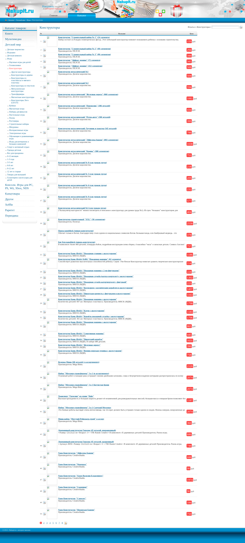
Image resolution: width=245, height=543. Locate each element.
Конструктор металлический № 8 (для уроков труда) (82, 163)
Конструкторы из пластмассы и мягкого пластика (20, 80)
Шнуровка (13, 127)
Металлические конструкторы (18, 90)
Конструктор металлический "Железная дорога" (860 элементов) (88, 94)
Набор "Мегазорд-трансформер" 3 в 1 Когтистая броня (83, 385)
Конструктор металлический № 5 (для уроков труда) (82, 174)
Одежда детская (14, 150)
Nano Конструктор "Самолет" (72, 498)
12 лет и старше (14, 171)
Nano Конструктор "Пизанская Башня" (76, 510)
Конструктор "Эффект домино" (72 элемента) (79, 60)
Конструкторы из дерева (22, 75)
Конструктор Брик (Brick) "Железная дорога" (79, 345)
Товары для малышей (16, 175)
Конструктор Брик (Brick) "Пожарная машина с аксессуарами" (87, 299)
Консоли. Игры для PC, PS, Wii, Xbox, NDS (19, 186)
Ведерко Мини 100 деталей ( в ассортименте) (78, 362)
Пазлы (12, 118)
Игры (29, 20)
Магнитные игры (16, 109)
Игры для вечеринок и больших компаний (19, 143)
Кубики (12, 106)
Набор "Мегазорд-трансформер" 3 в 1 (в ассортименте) (83, 373)
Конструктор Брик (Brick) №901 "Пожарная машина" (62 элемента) (89, 259)
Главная (53, 15)
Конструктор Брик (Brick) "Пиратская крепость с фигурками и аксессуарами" (94, 294)
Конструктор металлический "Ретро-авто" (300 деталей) (84, 117)
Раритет (10, 210)
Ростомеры (14, 121)
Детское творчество (15, 49)
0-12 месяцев (12, 156)
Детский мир (20, 20)
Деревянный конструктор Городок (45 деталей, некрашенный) (87, 430)
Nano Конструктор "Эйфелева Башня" (76, 453)
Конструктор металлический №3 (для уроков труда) (82, 208)
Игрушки (11, 52)
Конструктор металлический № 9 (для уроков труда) (82, 197)
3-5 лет (10, 162)
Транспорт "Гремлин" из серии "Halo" (76, 396)
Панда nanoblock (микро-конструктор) (76, 231)
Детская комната (14, 56)
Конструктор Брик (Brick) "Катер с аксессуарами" (81, 311)
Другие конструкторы (20, 72)
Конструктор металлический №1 (73, 72)
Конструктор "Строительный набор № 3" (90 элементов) (84, 54)
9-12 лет (10, 168)
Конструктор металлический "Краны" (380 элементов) (83, 151)
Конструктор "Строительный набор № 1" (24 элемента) (84, 37)
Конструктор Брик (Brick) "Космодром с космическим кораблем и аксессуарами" (95, 288)
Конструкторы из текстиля (22, 86)
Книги (9, 33)
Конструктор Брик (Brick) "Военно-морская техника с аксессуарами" (90, 351)
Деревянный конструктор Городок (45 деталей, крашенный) (86, 442)
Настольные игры (17, 115)
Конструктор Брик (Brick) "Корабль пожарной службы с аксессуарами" (91, 316)
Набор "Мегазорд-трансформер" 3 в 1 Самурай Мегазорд (84, 408)
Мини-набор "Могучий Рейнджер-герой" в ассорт (81, 419)
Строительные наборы (19, 124)
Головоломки (15, 65)
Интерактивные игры (18, 130)
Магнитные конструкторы (22, 97)
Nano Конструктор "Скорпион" (73, 487)
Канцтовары (12, 193)
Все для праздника (15, 153)
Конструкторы (15, 68)
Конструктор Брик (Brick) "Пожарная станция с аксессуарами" (87, 253)
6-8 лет (10, 165)
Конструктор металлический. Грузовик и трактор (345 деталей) (87, 128)
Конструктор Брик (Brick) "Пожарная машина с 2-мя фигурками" (89, 271)
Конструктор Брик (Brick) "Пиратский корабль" (80, 339)
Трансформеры (17, 94)
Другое (9, 199)
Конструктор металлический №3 (73, 83)
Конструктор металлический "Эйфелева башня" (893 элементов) (88, 140)
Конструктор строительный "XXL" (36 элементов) (81, 219)
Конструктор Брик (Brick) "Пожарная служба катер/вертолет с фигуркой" (92, 282)
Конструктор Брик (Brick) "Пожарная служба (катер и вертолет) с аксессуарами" (96, 276)
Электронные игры (17, 133)
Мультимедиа (13, 39)
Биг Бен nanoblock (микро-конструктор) (76, 242)
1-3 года (10, 159)
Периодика (11, 215)
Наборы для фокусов (18, 112)
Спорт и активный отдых (18, 147)
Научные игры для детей (20, 62)
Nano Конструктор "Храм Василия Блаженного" (80, 476)
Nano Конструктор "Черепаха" (72, 464)
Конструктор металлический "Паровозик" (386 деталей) (84, 106)
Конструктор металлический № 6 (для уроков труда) (82, 185)
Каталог (81, 15)
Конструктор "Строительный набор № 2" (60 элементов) (84, 49)
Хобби (9, 204)
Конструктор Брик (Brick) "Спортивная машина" (81, 333)
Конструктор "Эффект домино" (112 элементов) (80, 66)
